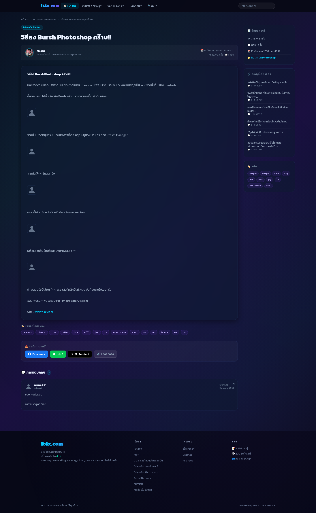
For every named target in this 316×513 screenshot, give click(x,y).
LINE (60, 354)
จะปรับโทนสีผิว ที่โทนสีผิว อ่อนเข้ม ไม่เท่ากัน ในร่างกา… (268, 96)
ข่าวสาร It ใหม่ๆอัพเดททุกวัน (148, 461)
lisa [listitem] (76, 332)
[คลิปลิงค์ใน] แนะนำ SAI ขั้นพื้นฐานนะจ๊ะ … (268, 83)
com (276, 173)
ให (277, 179)
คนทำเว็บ (138, 484)
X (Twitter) (82, 354)
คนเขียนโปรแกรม (142, 490)
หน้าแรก (25, 19)
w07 (260, 179)
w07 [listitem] (86, 332)
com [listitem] (54, 332)
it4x (50, 6)
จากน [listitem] (134, 332)
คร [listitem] (175, 332)
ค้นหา (136, 455)
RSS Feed (188, 461)
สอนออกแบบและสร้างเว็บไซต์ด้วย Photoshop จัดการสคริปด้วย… (264, 146)
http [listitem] (65, 332)
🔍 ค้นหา (152, 6)
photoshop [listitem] (119, 332)
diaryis (265, 173)
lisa (251, 179)
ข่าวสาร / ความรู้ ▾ (91, 6)
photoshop (255, 185)
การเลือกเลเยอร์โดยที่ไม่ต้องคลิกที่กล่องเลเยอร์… (267, 110)
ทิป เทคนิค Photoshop (44, 19)
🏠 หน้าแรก (69, 6)
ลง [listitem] (153, 332)
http (286, 173)
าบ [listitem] (184, 332)
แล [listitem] (144, 332)
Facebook (38, 354)
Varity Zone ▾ (115, 6)
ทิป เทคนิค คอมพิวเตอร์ (145, 466)
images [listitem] (28, 332)
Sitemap (187, 455)
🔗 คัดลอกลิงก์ (105, 354)
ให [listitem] (106, 332)
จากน (268, 185)
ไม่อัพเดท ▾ (136, 6)
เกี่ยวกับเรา (188, 449)
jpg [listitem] (96, 332)
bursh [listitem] (164, 332)
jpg (269, 179)
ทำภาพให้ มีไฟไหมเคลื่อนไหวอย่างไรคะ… (267, 123)
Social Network (142, 478)
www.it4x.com (44, 312)
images (253, 173)
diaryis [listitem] (41, 332)
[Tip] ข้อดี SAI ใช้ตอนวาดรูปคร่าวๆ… (265, 133)
